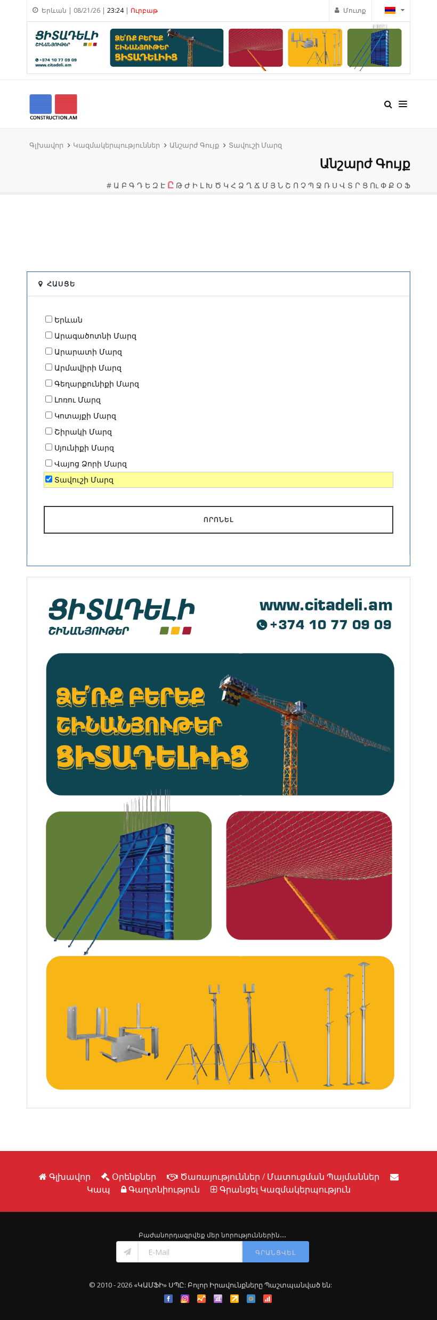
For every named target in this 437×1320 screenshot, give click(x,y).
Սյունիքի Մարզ (84, 447)
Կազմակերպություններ (116, 145)
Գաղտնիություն (164, 1189)
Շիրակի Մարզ (83, 431)
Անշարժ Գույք (194, 145)
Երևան (68, 320)
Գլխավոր (46, 145)
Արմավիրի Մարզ (88, 368)
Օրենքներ (134, 1176)
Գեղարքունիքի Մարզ (96, 384)
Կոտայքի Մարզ (85, 416)
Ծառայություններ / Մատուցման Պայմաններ (279, 1176)
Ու (374, 185)
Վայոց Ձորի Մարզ (90, 463)
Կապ (98, 1189)
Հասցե (61, 283)
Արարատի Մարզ (88, 352)
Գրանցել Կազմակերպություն (285, 1189)
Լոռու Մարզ (77, 400)
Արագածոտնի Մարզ (95, 336)
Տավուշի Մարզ (255, 145)
